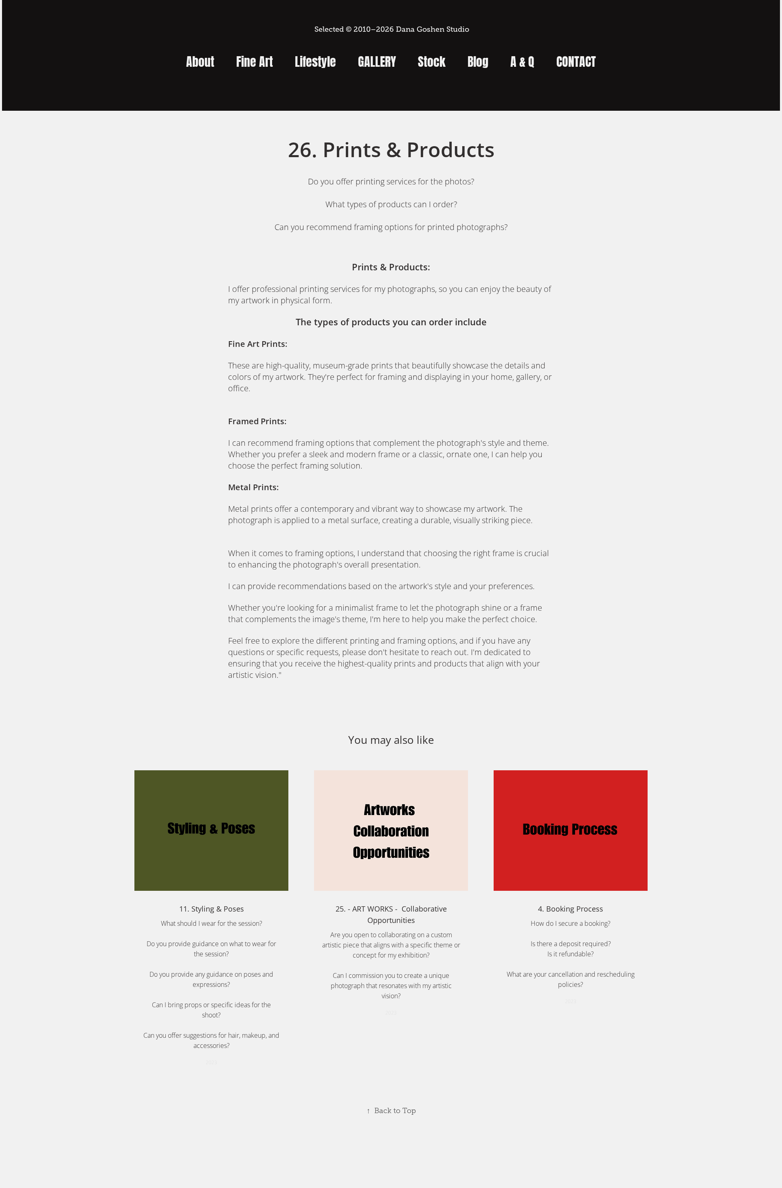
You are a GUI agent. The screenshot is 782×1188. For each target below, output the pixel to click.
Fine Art (254, 60)
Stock (432, 60)
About (200, 60)
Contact (576, 60)
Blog (478, 60)
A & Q (522, 60)
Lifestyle (315, 60)
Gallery (377, 60)
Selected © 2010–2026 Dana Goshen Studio (390, 29)
